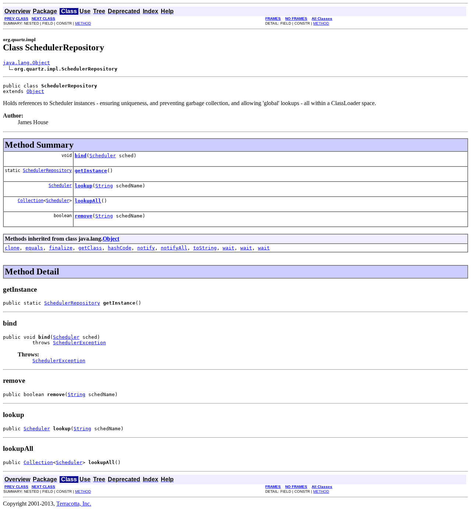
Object (35, 91)
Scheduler (102, 155)
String (104, 185)
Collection (30, 200)
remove (83, 216)
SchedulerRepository (47, 170)
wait (228, 248)
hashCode (119, 248)
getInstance (91, 170)
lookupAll (88, 201)
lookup (83, 185)
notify (146, 248)
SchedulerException (79, 342)
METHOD (83, 23)
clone (12, 248)
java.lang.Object (26, 62)
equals (34, 248)
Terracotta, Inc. (73, 503)
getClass (90, 248)
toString (205, 248)
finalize (60, 248)
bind (80, 155)
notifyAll (174, 248)
